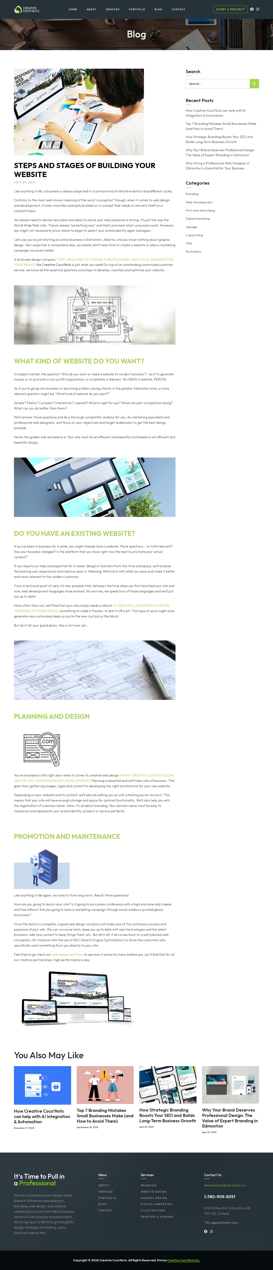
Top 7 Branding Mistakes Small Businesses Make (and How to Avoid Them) (221, 126)
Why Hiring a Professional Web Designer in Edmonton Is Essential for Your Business (217, 165)
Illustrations (193, 251)
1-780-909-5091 (219, 1196)
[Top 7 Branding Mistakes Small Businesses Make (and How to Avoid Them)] (105, 1084)
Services (105, 1191)
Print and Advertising (200, 210)
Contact (105, 1210)
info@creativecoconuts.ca (225, 1186)
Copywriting (194, 235)
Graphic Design (154, 1198)
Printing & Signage (157, 1216)
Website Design (154, 1191)
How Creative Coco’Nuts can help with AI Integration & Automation (216, 113)
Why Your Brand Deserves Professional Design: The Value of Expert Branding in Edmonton (220, 152)
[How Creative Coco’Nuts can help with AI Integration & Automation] (42, 1085)
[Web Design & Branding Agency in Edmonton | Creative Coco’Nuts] (26, 9)
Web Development (199, 202)
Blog (102, 1204)
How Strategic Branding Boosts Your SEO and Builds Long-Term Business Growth (219, 139)
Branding (192, 194)
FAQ (189, 243)
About (103, 1185)
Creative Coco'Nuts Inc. (183, 1260)
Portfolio (107, 1198)
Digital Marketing (198, 218)
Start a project (230, 9)
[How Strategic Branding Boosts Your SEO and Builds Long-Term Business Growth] (167, 1084)
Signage (191, 227)
